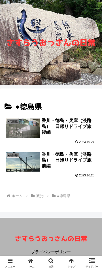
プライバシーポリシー (51, 252)
